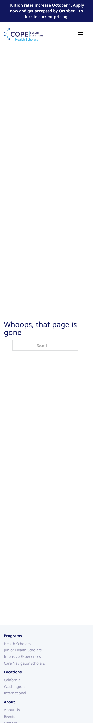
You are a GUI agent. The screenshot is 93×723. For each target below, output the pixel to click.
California (12, 679)
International (15, 692)
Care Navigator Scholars (24, 663)
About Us (12, 709)
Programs (13, 635)
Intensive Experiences (22, 656)
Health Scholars (17, 643)
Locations (13, 671)
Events (9, 716)
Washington (14, 686)
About (9, 701)
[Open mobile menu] (80, 34)
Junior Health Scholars (23, 650)
